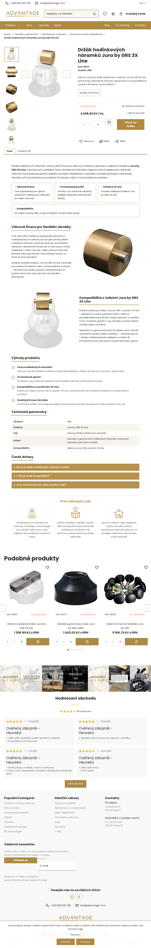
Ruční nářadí (11, 808)
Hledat (94, 14)
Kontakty (140, 25)
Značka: (85, 70)
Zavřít (125, 146)
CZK (141, 3)
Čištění (8, 817)
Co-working (122, 25)
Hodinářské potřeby (15, 826)
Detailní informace (89, 92)
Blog (107, 25)
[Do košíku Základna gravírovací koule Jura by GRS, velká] (87, 641)
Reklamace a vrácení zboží (70, 808)
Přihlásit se (21, 860)
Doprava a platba (65, 803)
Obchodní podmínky (67, 817)
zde (81, 929)
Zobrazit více (75, 783)
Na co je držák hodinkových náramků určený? (43, 467)
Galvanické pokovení (16, 812)
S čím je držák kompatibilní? (33, 476)
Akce (29, 25)
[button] (66, 74)
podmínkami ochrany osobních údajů (25, 880)
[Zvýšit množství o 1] (97, 124)
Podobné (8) (24, 151)
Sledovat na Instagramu (75, 678)
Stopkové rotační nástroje (19, 803)
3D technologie (13, 831)
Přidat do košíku (130, 124)
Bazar (58, 25)
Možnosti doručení (134, 106)
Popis (10, 151)
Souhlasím (85, 942)
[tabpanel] (26, 605)
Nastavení (75, 934)
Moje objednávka (64, 812)
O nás (58, 831)
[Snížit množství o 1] (84, 124)
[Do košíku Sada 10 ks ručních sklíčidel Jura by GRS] (136, 641)
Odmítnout (66, 942)
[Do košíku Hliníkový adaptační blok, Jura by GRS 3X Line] (37, 641)
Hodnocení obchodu (75, 698)
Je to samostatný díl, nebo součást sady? (41, 484)
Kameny (9, 822)
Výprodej (43, 25)
